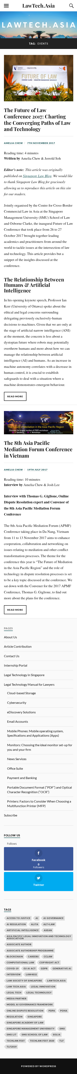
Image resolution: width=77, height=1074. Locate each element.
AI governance (53, 918)
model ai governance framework (30, 1004)
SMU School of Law (35, 1034)
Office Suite (15, 768)
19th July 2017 (37, 469)
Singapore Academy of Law (25, 1022)
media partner (16, 998)
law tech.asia (16, 986)
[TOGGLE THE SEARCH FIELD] (71, 5)
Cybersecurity (16, 702)
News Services (16, 759)
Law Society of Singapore (24, 980)
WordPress (47, 1066)
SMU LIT (12, 1034)
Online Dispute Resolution (25, 1010)
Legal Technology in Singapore (24, 675)
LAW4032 (31, 974)
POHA (63, 1010)
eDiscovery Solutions (21, 712)
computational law (20, 962)
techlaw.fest (16, 1040)
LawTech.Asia (38, 5)
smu (62, 1028)
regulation (15, 1016)
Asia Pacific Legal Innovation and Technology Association (39, 937)
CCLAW (48, 956)
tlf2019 (12, 1046)
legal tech (14, 992)
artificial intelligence (23, 930)
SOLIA (56, 1034)
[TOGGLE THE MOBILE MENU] (6, 5)
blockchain (15, 956)
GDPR (44, 968)
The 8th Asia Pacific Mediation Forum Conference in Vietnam (38, 449)
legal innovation (43, 986)
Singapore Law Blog (37, 175)
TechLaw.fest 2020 (42, 1040)
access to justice (18, 918)
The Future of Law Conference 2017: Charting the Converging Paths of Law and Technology (37, 119)
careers (33, 956)
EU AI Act (30, 968)
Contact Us (11, 656)
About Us (10, 637)
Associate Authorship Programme (30, 950)
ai (37, 918)
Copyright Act (49, 962)
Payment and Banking (22, 778)
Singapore (35, 1016)
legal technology (39, 992)
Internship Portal (15, 665)
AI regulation (16, 924)
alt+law (49, 924)
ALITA (34, 924)
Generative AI (62, 968)
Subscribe (10, 815)
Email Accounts (17, 721)
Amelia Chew (13, 143)
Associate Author (19, 944)
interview (14, 974)
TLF (61, 1040)
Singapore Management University (30, 1028)
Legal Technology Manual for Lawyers (29, 684)
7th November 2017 (41, 143)
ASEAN (48, 930)
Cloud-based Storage (21, 693)
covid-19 (13, 968)
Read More (15, 396)
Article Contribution (18, 646)
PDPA (52, 1010)
